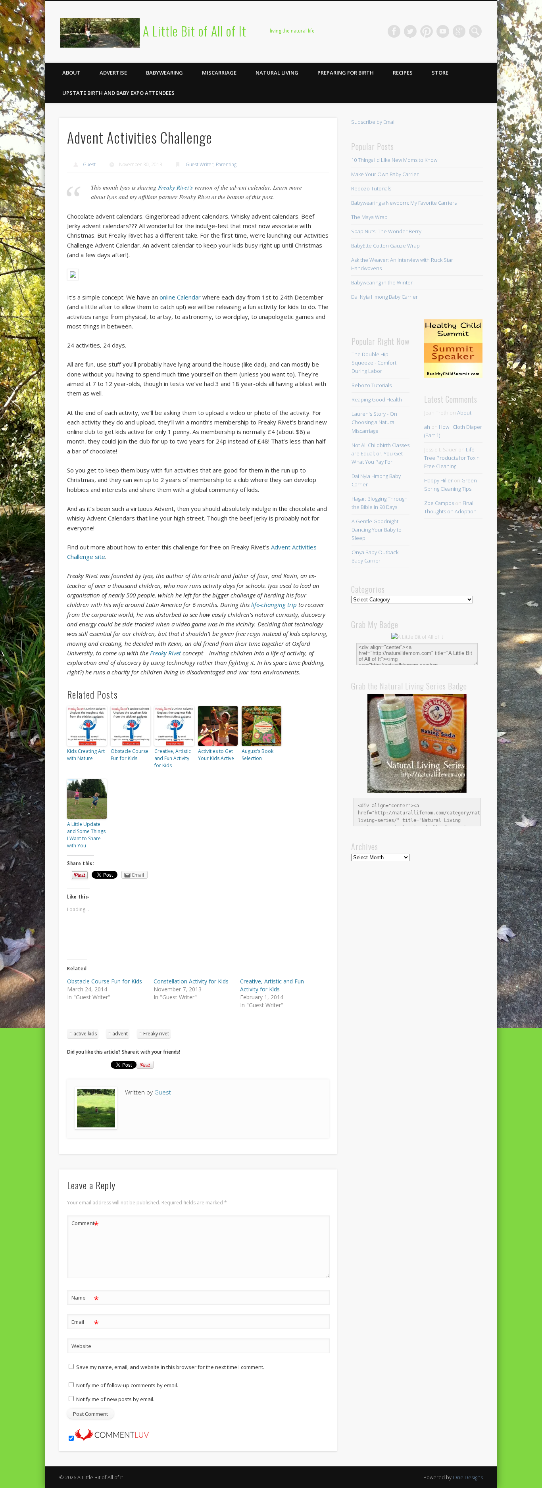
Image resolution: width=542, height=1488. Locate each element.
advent (120, 1033)
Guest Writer (199, 164)
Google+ (459, 31)
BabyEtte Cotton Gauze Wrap (385, 245)
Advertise (113, 72)
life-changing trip (274, 605)
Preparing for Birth (345, 72)
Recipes (403, 72)
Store (440, 72)
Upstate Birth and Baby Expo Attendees (118, 92)
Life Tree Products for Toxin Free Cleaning (452, 458)
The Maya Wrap (369, 217)
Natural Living (277, 72)
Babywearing (164, 72)
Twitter (410, 31)
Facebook (394, 31)
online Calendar (180, 297)
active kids (85, 1033)
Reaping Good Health (377, 399)
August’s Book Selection (257, 755)
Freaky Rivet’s (175, 187)
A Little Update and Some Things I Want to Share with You (86, 835)
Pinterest (426, 31)
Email (85, 1323)
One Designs (468, 1477)
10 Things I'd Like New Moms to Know (394, 159)
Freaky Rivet (165, 653)
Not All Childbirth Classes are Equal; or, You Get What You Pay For (380, 453)
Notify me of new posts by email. (115, 1399)
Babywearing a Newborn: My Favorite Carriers (404, 202)
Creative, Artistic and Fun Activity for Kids (172, 758)
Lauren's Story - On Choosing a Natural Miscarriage (374, 422)
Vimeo (442, 31)
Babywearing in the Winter (382, 282)
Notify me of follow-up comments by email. (127, 1385)
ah (427, 426)
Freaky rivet (156, 1033)
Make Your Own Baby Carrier (385, 174)
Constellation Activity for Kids (191, 981)
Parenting (226, 164)
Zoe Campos (439, 503)
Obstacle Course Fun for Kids (129, 755)
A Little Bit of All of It (194, 30)
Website (81, 1346)
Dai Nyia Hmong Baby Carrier (384, 296)
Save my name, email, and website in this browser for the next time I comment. (170, 1367)
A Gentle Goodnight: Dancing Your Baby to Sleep (377, 529)
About (71, 72)
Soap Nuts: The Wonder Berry (386, 231)
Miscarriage (219, 72)
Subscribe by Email (373, 121)
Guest (89, 164)
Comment (85, 1224)
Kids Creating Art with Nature (86, 755)
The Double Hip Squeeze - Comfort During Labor (374, 362)
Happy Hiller (438, 480)
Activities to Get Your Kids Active (216, 755)
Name (85, 1299)
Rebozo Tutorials (371, 188)
